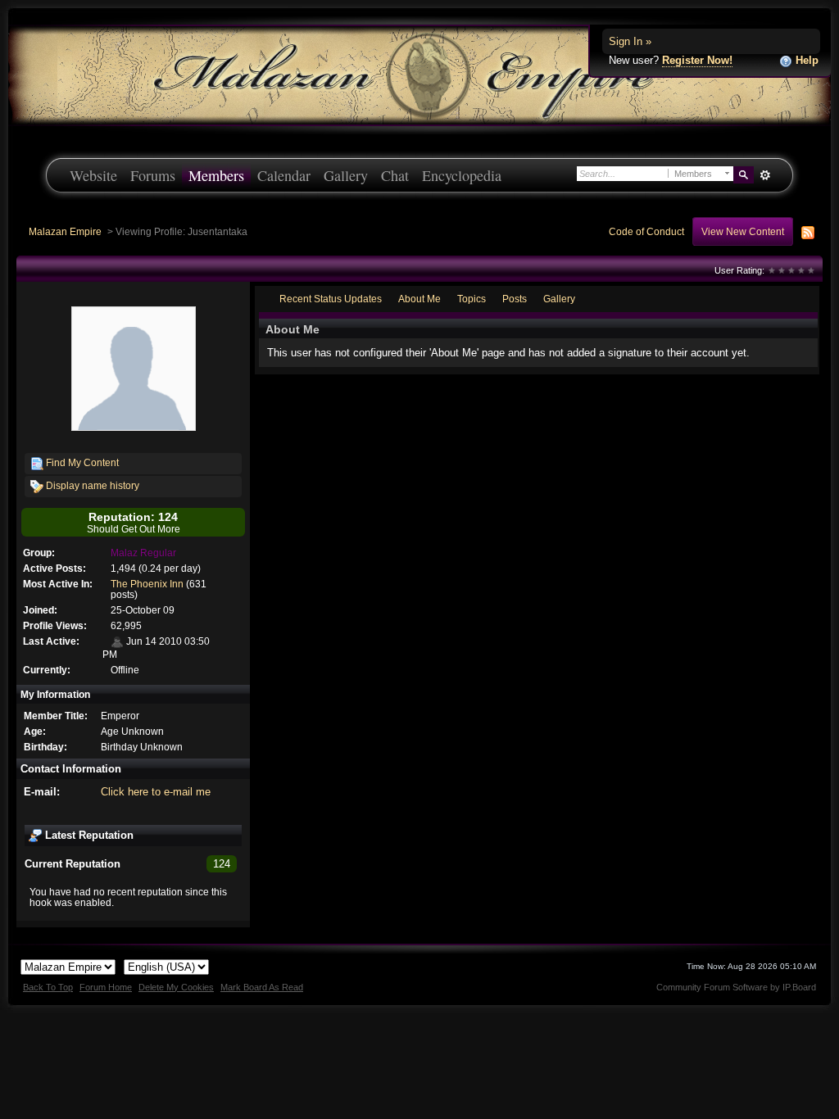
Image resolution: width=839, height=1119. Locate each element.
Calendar (284, 175)
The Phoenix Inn (147, 583)
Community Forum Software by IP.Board (736, 987)
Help (805, 60)
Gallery (346, 175)
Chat (395, 175)
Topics (471, 298)
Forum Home (105, 987)
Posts (514, 298)
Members (216, 175)
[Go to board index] (419, 74)
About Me (419, 298)
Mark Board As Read (261, 987)
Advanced (765, 175)
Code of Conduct (646, 231)
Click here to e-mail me (156, 792)
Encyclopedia (461, 175)
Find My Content (81, 462)
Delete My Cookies (176, 987)
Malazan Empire (65, 231)
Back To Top (48, 987)
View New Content (742, 231)
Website (93, 175)
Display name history (91, 485)
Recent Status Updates (330, 298)
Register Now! (697, 60)
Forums (152, 175)
